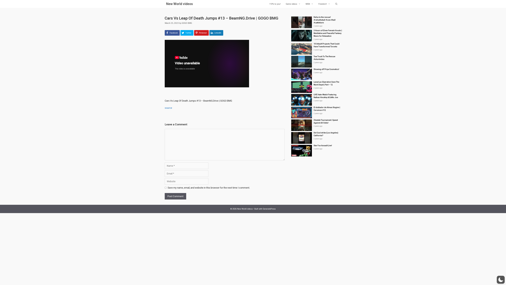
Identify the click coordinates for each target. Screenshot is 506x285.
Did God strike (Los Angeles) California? (326, 134)
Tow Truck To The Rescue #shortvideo (324, 57)
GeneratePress (269, 209)
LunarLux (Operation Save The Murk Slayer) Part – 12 (326, 83)
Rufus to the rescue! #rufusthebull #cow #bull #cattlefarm (324, 20)
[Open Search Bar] (336, 4)
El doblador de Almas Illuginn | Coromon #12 (327, 108)
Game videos (291, 4)
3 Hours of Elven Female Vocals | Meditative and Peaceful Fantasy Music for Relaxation (328, 33)
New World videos (179, 4)
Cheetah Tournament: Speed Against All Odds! (326, 121)
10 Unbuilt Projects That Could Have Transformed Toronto (326, 45)
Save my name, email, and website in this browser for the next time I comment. (209, 187)
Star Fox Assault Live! (323, 145)
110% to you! (275, 4)
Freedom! (322, 4)
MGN (308, 4)
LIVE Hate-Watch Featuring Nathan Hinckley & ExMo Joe (326, 96)
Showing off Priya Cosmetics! (326, 69)
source (168, 107)
